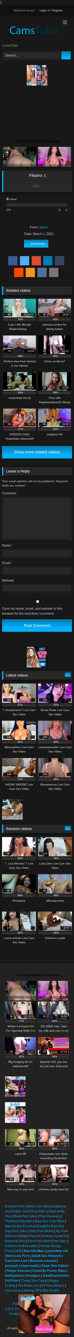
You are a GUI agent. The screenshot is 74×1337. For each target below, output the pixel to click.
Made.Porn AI (30, 1236)
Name (7, 545)
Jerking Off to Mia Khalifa (41, 1290)
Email (7, 563)
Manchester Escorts (19, 1226)
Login (43, 10)
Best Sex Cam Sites (49, 1221)
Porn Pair (35, 1241)
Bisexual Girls (15, 1241)
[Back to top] (62, 1325)
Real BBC (38, 1211)
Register (57, 10)
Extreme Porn (15, 1206)
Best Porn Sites (25, 1216)
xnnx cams (13, 1290)
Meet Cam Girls (38, 1206)
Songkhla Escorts (49, 1226)
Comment (9, 493)
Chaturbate (37, 243)
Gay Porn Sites (16, 1231)
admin (43, 227)
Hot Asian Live (28, 1285)
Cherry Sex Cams (34, 1280)
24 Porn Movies (53, 1285)
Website (8, 580)
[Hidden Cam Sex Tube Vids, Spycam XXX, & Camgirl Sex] (30, 29)
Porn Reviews (49, 1216)
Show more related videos (37, 452)
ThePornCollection (18, 1221)
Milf (18, 1251)
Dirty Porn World (41, 1231)
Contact (15, 1314)
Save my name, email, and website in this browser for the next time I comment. (32, 611)
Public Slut (20, 1211)
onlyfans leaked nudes (21, 1246)
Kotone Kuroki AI (55, 1236)
